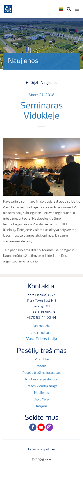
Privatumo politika (41, 449)
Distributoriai (41, 333)
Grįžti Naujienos (43, 83)
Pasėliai (41, 366)
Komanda (41, 326)
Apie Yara (41, 399)
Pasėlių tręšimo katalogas (41, 373)
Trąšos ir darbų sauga (41, 386)
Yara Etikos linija (41, 339)
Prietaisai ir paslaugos (41, 379)
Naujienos (41, 393)
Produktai (41, 359)
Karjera (41, 406)
